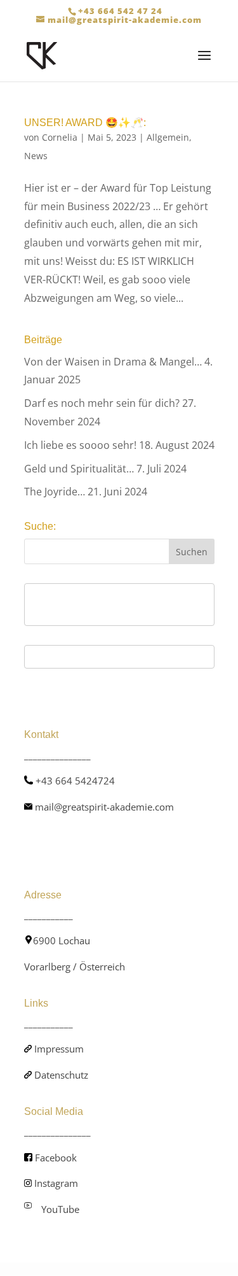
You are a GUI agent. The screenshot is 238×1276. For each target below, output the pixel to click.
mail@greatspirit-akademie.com (104, 806)
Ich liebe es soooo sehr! (80, 445)
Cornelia (59, 137)
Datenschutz (61, 1074)
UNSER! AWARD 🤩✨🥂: (85, 122)
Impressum (59, 1048)
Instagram (56, 1183)
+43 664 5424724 (75, 780)
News (36, 156)
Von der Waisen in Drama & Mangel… (113, 362)
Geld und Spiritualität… (79, 469)
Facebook (56, 1157)
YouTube (60, 1209)
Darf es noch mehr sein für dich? (102, 403)
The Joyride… (54, 492)
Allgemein (168, 137)
